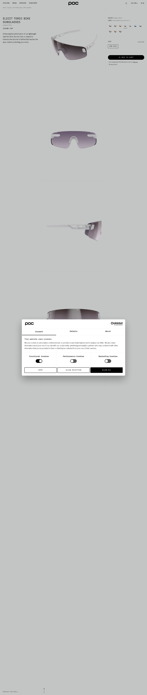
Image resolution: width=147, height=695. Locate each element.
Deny (40, 370)
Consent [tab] (39, 332)
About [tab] (108, 331)
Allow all (106, 370)
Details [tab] (73, 331)
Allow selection (73, 370)
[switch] (73, 361)
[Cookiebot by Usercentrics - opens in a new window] (113, 324)
